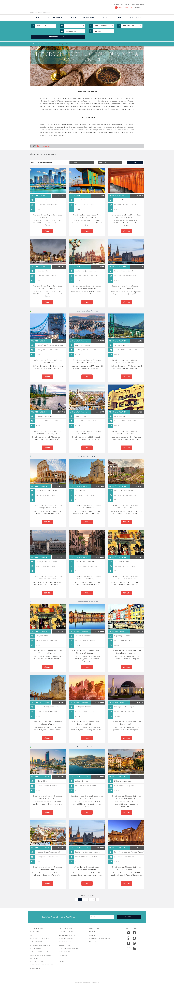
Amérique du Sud (35, 932)
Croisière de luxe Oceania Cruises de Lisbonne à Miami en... (87, 506)
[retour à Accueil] (33, 44)
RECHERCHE (57, 37)
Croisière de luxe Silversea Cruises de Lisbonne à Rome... (47, 723)
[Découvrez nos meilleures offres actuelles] (87, 311)
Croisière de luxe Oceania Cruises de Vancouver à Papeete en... (87, 361)
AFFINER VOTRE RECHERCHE (41, 162)
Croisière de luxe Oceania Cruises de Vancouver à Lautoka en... (126, 361)
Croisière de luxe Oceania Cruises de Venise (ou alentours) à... (48, 578)
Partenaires (63, 955)
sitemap (61, 961)
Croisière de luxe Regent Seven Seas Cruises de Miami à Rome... (47, 216)
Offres (106, 17)
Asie (31, 935)
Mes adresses (93, 941)
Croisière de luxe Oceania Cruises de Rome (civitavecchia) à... (48, 506)
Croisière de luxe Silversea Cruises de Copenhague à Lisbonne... (126, 652)
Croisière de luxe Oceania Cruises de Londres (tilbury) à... (126, 287)
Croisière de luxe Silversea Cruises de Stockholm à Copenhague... (87, 652)
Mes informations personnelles (99, 938)
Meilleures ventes (65, 941)
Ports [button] (72, 17)
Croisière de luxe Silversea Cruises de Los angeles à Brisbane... (87, 723)
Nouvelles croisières (66, 938)
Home (38, 17)
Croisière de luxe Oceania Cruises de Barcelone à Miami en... (87, 432)
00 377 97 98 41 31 (127, 7)
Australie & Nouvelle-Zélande (39, 938)
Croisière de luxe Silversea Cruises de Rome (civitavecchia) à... (126, 868)
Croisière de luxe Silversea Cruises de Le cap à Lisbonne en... (87, 797)
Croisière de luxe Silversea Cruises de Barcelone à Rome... (47, 868)
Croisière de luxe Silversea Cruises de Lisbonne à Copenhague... (126, 797)
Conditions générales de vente (69, 948)
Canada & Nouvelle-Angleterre (40, 945)
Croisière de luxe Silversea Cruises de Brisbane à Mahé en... (47, 797)
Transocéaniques (35, 968)
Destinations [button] (54, 17)
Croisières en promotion (67, 935)
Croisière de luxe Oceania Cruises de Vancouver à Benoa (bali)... (48, 432)
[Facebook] (134, 933)
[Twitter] (134, 938)
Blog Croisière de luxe (66, 932)
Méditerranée (34, 958)
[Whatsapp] (128, 937)
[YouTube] (134, 948)
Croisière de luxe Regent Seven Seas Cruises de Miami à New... (87, 216)
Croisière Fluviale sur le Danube (40, 955)
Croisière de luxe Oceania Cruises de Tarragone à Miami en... (48, 652)
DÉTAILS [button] (47, 231)
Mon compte (93, 932)
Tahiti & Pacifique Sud (36, 961)
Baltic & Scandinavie (36, 941)
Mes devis (92, 935)
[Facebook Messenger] (128, 932)
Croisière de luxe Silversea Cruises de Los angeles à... (126, 723)
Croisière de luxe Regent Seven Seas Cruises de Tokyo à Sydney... (126, 216)
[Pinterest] (134, 943)
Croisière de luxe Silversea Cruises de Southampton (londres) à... (87, 868)
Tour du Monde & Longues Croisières (41, 965)
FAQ (60, 958)
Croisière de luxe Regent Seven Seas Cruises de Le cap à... (47, 287)
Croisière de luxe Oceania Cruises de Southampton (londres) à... (87, 287)
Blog (120, 17)
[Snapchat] (128, 943)
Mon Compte (135, 17)
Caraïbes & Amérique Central (39, 952)
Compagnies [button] (88, 17)
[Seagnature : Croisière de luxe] (57, 7)
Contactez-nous (64, 945)
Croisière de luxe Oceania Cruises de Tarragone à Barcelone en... (126, 578)
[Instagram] (128, 948)
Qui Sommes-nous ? (65, 952)
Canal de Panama (35, 948)
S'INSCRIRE (129, 917)
